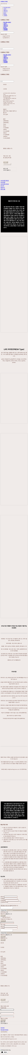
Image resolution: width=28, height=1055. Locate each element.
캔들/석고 (5, 10)
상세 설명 (3, 182)
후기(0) (2, 186)
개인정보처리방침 (4, 1030)
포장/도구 (5, 11)
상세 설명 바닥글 (5, 184)
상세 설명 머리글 (5, 180)
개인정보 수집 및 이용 (6, 905)
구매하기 (3, 940)
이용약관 (2, 1027)
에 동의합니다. (9, 905)
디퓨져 (4, 8)
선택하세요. (6, 121)
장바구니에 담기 (4, 1001)
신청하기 (3, 1020)
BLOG (4, 13)
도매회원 (5, 15)
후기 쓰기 (3, 921)
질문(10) (3, 187)
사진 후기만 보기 (6, 917)
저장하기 (3, 915)
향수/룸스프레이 (6, 7)
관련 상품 (3, 189)
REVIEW (5, 14)
